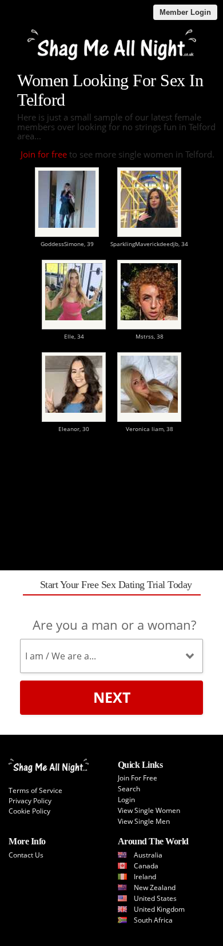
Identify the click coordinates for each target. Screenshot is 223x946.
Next (111, 697)
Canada (146, 866)
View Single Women (149, 810)
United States (155, 898)
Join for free (44, 154)
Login (126, 799)
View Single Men (144, 821)
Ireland (145, 876)
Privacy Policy (30, 801)
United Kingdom (159, 909)
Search (129, 789)
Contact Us (26, 855)
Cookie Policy (29, 811)
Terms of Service (35, 790)
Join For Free (137, 778)
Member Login (185, 12)
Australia (148, 855)
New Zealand (155, 887)
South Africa (153, 920)
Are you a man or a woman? (114, 624)
